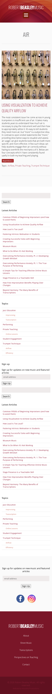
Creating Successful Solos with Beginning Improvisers (21, 240)
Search (6, 202)
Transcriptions (26, 650)
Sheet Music (26, 642)
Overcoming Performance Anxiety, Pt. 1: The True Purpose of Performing (25, 264)
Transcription (11, 320)
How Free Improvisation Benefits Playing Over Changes (23, 284)
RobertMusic (26, 7)
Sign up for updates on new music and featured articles (26, 570)
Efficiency (9, 353)
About (26, 635)
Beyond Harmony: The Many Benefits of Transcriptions (20, 291)
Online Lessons (12, 334)
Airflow (11, 165)
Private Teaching (22, 165)
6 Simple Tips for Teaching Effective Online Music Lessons (25, 271)
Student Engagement (12, 339)
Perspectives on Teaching (26, 657)
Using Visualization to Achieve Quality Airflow (24, 107)
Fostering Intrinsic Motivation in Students (21, 234)
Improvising (10, 315)
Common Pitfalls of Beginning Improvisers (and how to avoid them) (26, 218)
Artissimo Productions (30, 688)
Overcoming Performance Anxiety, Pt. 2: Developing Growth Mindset (26, 257)
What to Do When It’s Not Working (18, 251)
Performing (8, 324)
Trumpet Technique (40, 165)
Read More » (8, 161)
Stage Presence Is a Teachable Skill (18, 278)
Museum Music (10, 246)
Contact (26, 664)
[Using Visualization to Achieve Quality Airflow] (26, 100)
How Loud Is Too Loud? (13, 229)
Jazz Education (9, 310)
